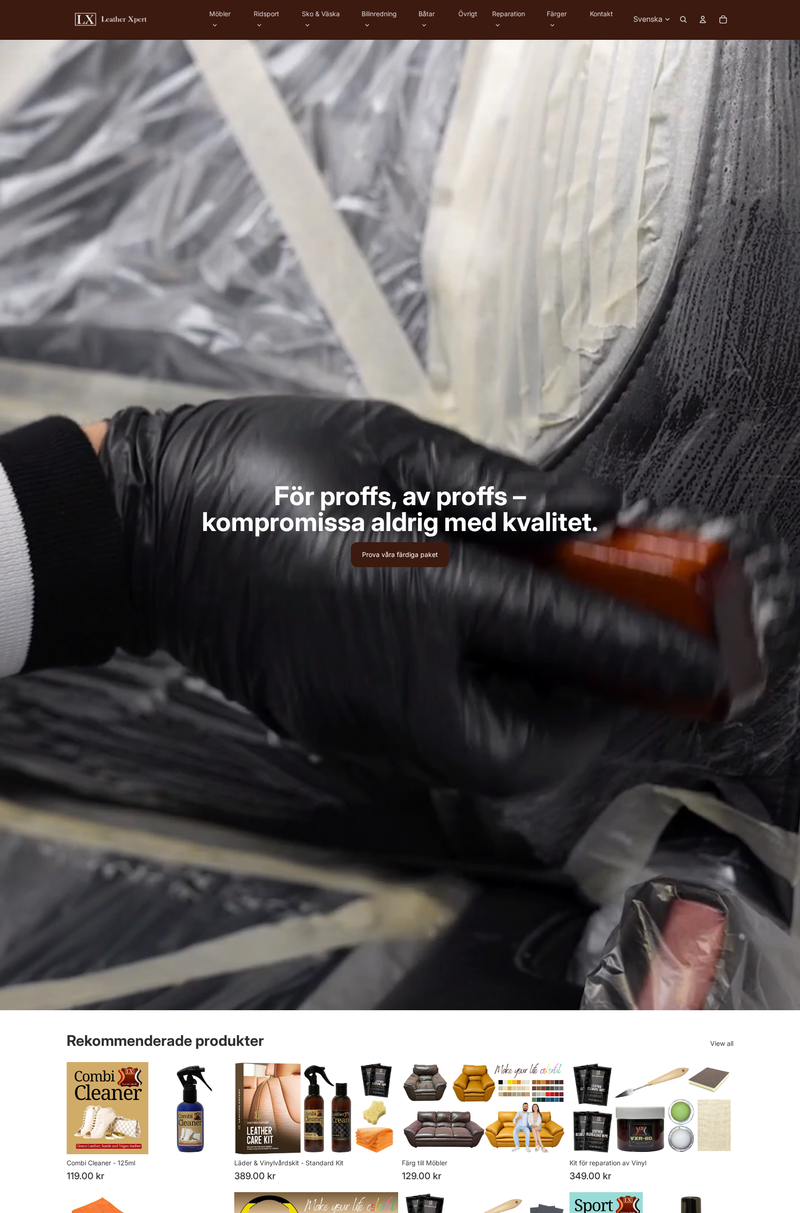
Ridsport (266, 14)
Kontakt (601, 14)
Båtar (427, 14)
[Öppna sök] (683, 19)
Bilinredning (379, 14)
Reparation (508, 14)
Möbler (220, 14)
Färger (557, 14)
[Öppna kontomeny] (703, 19)
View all (721, 1043)
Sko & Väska (321, 14)
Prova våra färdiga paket (400, 554)
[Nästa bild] (552, 1108)
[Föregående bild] (416, 1108)
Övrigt (467, 14)
